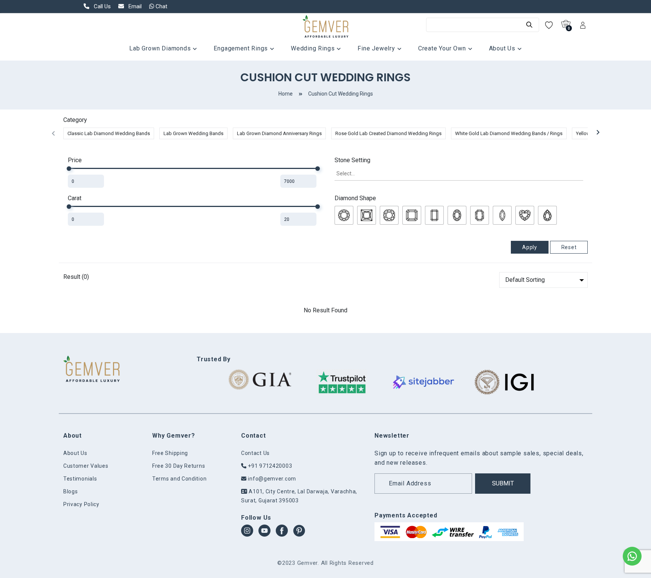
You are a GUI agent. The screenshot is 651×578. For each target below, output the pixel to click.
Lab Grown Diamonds (161, 48)
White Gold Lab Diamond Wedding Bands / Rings (508, 133)
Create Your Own (443, 48)
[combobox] (459, 174)
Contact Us (255, 453)
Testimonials (80, 479)
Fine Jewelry (377, 48)
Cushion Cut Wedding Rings (340, 94)
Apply (529, 247)
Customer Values (85, 466)
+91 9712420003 (269, 466)
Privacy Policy (81, 504)
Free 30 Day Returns (178, 466)
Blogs (70, 491)
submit (503, 483)
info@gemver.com (271, 479)
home (285, 94)
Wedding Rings (313, 48)
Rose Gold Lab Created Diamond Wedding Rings (388, 133)
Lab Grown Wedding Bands (193, 133)
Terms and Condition (179, 479)
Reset (569, 247)
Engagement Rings (242, 48)
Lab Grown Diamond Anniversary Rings (279, 133)
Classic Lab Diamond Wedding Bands (108, 133)
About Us (503, 48)
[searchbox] (458, 174)
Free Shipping (170, 453)
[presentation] (53, 133)
